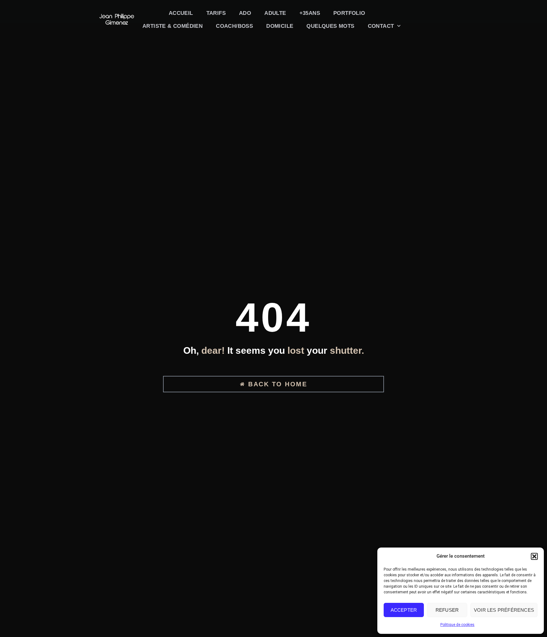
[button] (534, 556)
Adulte (275, 13)
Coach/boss (234, 26)
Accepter (404, 610)
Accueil (181, 13)
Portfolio (349, 13)
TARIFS (216, 13)
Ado (245, 13)
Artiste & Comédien (172, 26)
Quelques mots (330, 26)
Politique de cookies (457, 624)
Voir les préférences (504, 610)
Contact (381, 26)
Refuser (447, 610)
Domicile (279, 26)
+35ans (309, 13)
